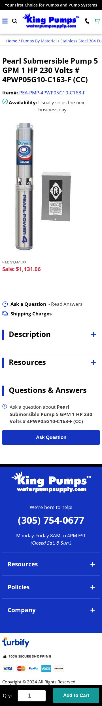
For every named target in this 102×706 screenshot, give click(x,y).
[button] (5, 21)
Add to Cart (76, 695)
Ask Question (51, 437)
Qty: (7, 695)
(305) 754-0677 (51, 520)
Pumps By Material (39, 41)
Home (11, 41)
